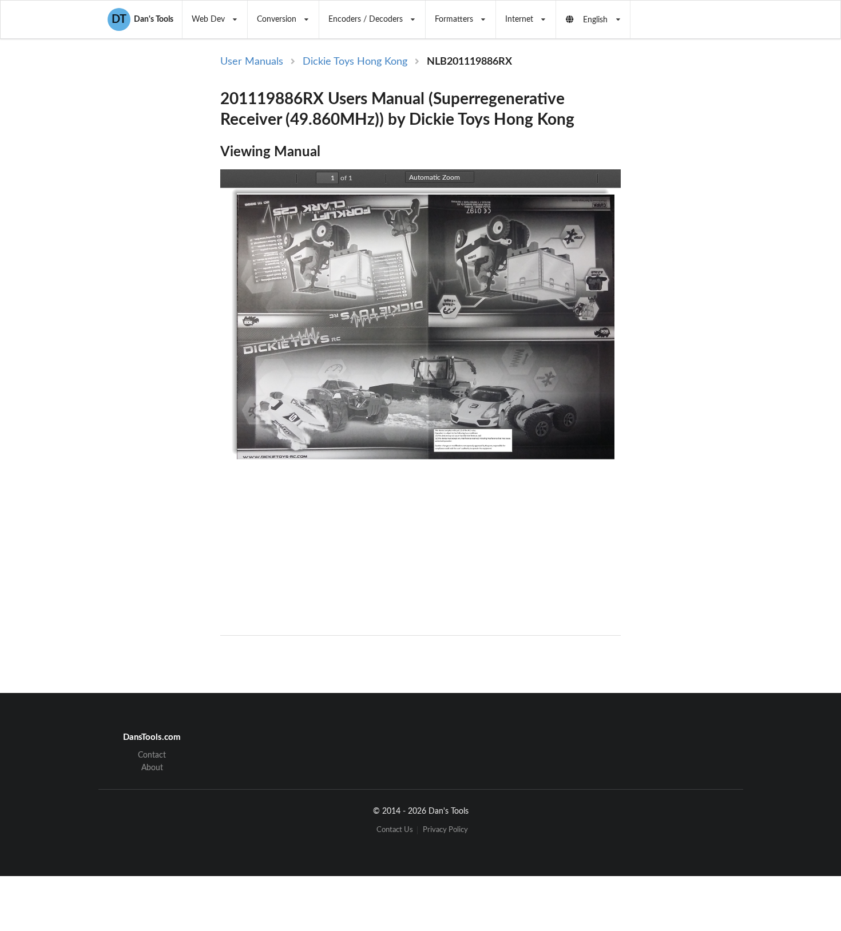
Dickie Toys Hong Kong (355, 62)
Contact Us (394, 830)
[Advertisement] (717, 241)
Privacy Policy (445, 830)
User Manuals (251, 62)
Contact (152, 755)
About (152, 768)
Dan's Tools (142, 19)
